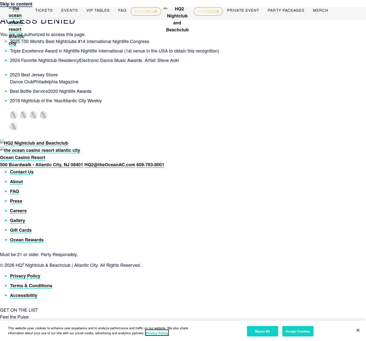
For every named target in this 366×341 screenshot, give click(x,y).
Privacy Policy (25, 276)
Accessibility (23, 295)
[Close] (358, 330)
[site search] (336, 10)
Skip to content (16, 3)
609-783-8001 (150, 164)
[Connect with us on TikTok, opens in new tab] (33, 115)
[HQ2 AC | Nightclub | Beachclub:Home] (177, 29)
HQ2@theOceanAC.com (109, 164)
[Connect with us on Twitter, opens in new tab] (43, 115)
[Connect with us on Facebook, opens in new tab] (13, 115)
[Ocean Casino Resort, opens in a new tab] (19, 43)
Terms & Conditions (31, 285)
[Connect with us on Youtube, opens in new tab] (13, 126)
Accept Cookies (298, 331)
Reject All (262, 331)
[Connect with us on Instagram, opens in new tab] (23, 115)
